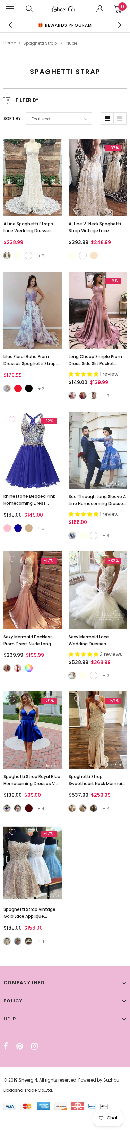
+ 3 (106, 396)
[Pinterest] (19, 1046)
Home (9, 43)
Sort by (12, 118)
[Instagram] (34, 1046)
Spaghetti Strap (40, 43)
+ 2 (41, 256)
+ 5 (40, 528)
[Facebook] (5, 1046)
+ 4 (40, 808)
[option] (65, 24)
